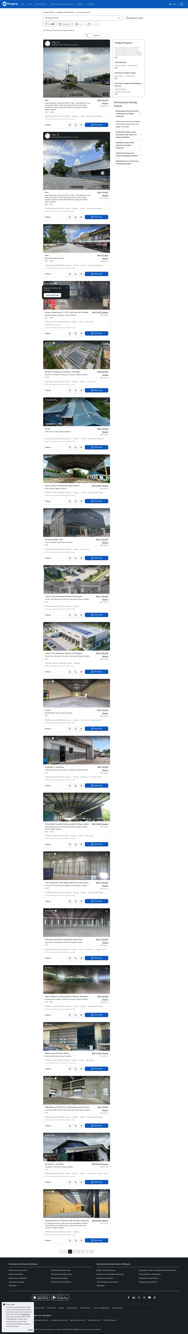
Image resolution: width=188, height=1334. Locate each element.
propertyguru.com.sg (59, 1320)
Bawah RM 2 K (130, 76)
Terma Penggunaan (101, 1308)
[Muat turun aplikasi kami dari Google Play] (60, 1297)
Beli (23, 4)
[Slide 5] (78, 94)
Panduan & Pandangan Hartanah (62, 4)
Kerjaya (61, 1308)
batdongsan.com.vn (78, 1320)
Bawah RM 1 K (119, 76)
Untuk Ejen (90, 4)
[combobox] (83, 17)
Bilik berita (51, 1308)
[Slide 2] (73, 94)
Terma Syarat (117, 1308)
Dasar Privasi (85, 1308)
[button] (67, 288)
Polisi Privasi (26, 1314)
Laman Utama (49, 12)
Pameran (80, 4)
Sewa (30, 4)
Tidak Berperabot (120, 89)
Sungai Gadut (132, 65)
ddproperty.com (94, 1320)
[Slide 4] (76, 94)
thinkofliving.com (110, 1320)
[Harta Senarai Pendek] (106, 51)
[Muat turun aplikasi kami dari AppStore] (41, 1297)
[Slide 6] (80, 94)
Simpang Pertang (120, 65)
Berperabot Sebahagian (123, 91)
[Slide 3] (74, 94)
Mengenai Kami (38, 1308)
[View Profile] (61, 43)
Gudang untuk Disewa (65, 12)
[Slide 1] (71, 94)
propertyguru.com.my (40, 1320)
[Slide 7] (81, 94)
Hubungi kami (72, 1308)
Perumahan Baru (41, 4)
